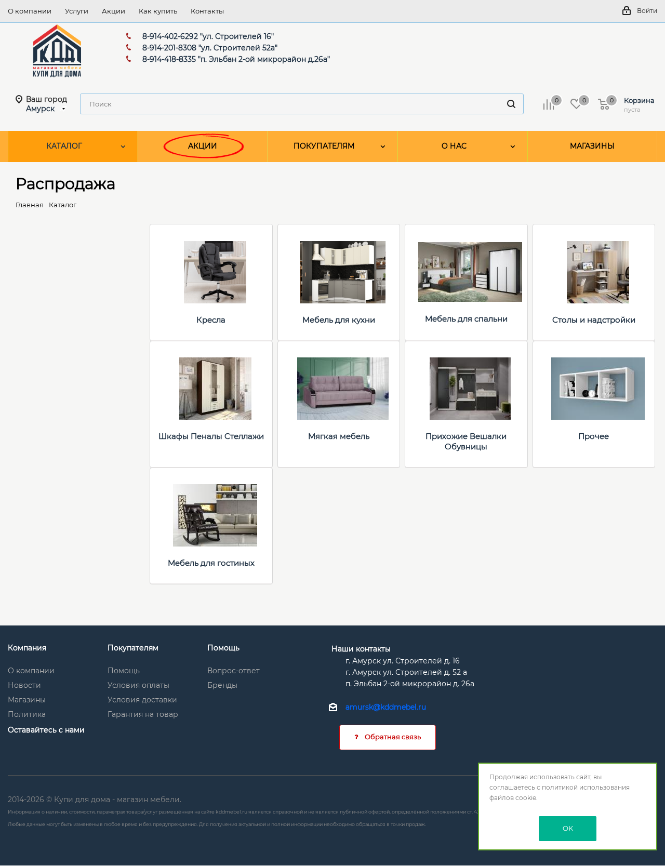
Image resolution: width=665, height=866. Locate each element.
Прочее (593, 436)
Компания (27, 647)
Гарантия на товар (143, 714)
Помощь (124, 670)
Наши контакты (361, 649)
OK (568, 828)
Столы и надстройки (593, 320)
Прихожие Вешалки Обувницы (466, 441)
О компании (31, 670)
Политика (27, 714)
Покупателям (133, 647)
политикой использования (586, 787)
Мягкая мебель (338, 436)
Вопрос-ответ (233, 670)
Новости (24, 685)
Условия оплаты (138, 685)
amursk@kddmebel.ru (385, 707)
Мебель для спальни (466, 319)
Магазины (27, 699)
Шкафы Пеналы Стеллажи (211, 436)
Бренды (222, 685)
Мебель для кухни (338, 320)
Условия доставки (142, 699)
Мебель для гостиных (211, 563)
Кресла (210, 320)
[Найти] (511, 104)
